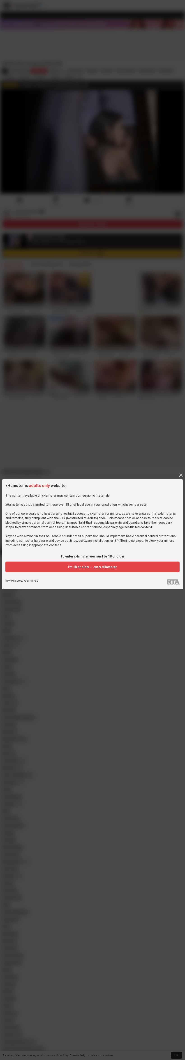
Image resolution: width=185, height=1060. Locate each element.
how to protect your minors (21, 580)
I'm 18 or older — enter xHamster (92, 567)
